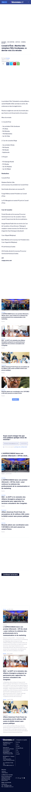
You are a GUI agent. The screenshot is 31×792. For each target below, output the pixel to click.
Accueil (4, 42)
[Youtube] (24, 778)
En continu (10, 42)
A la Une (3, 312)
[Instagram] (18, 778)
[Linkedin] (20, 778)
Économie (4, 365)
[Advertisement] (15, 21)
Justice (17, 42)
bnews (8, 58)
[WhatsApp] (18, 63)
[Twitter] (11, 63)
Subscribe (24, 443)
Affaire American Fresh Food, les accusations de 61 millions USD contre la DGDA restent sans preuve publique (15, 368)
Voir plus (15, 399)
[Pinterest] (14, 63)
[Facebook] (7, 63)
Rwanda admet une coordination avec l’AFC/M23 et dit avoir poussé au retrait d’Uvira (15, 527)
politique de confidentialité (21, 447)
